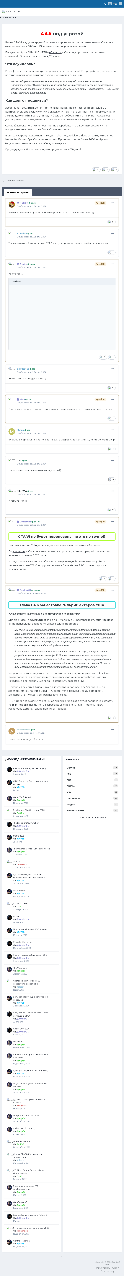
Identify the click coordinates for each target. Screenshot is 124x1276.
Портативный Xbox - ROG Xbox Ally (31, 929)
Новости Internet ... (22, 1141)
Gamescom (19, 890)
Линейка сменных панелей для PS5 (31, 1228)
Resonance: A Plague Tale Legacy (29, 768)
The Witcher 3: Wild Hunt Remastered (31, 848)
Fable (16, 916)
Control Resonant (21, 1241)
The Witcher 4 (20, 968)
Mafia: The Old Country (24, 1128)
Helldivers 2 (18, 1041)
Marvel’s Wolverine (22, 942)
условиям (19, 551)
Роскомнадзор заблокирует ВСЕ (30, 955)
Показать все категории (92, 817)
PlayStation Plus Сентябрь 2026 (28, 810)
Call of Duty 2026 (21, 1028)
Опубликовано (31, 206)
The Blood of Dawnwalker (26, 823)
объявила (55, 52)
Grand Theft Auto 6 (22, 797)
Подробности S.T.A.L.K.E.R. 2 (27, 1115)
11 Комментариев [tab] (18, 192)
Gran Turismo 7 (20, 1202)
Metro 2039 (18, 836)
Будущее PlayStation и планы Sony (30, 1070)
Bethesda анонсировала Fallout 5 (30, 1215)
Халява (16, 861)
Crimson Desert (21, 903)
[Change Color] (114, 3)
